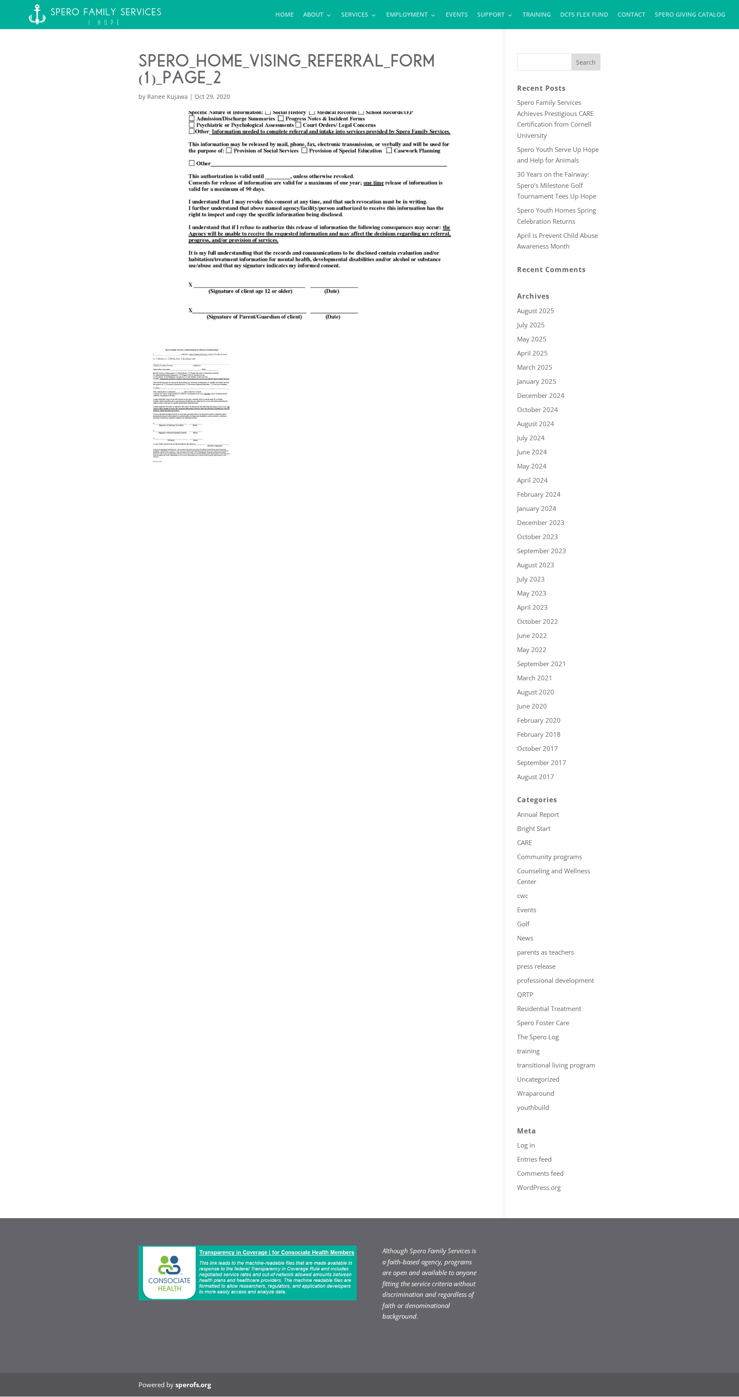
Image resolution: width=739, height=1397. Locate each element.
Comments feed (540, 1173)
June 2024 (532, 452)
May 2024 (532, 466)
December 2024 (541, 395)
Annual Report (538, 814)
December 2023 (541, 522)
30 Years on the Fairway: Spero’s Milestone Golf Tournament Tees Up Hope (556, 185)
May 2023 (532, 593)
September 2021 (541, 663)
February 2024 (539, 494)
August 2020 (535, 692)
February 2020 (539, 720)
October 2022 (537, 621)
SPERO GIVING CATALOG (690, 15)
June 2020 (532, 706)
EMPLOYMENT (407, 15)
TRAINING (537, 15)
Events (526, 909)
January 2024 (536, 508)
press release (536, 966)
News (525, 938)
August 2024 (535, 423)
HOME (284, 15)
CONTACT (631, 15)
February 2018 (539, 734)
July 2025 (531, 324)
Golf (523, 923)
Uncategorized (538, 1079)
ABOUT (313, 15)
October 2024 (537, 409)
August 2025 (535, 310)
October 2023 (537, 536)
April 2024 (532, 480)
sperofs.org (193, 1384)
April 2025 (532, 353)
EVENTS (457, 15)
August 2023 (535, 565)
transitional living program (556, 1065)
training (528, 1051)
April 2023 (532, 607)
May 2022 (532, 649)
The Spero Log (538, 1036)
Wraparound (535, 1093)
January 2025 (536, 381)
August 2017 (535, 776)
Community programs (549, 856)
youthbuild (533, 1107)
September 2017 (541, 762)
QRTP (525, 994)
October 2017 (537, 748)
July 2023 (531, 579)
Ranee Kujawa (167, 96)
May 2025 (532, 339)
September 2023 (541, 550)
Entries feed (534, 1159)
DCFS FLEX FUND (584, 15)
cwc (522, 895)
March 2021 (535, 677)
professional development (555, 980)
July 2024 (531, 437)
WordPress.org (539, 1187)
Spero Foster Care (543, 1022)
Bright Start (533, 828)
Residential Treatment (549, 1008)
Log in (526, 1145)
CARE (524, 842)
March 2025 (535, 367)
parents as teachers (545, 952)
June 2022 (532, 635)
